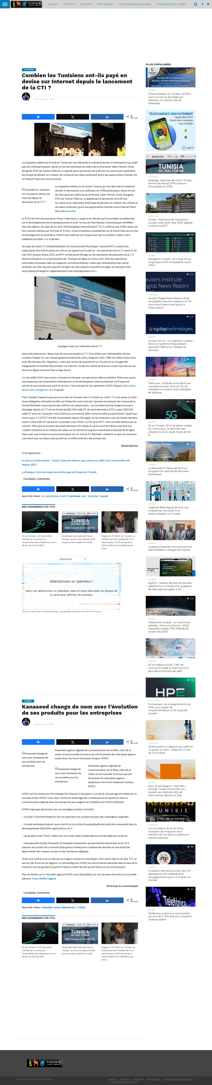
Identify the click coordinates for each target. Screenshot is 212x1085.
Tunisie (103, 496)
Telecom (92, 496)
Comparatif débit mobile (171, 4)
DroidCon (52, 496)
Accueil (53, 4)
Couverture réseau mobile (134, 4)
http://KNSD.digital (44, 878)
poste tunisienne (69, 496)
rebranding (68, 907)
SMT (83, 496)
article (71, 210)
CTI (43, 496)
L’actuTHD (69, 4)
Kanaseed (47, 907)
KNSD (57, 907)
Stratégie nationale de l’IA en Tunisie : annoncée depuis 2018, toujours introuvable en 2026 (78, 539)
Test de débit (105, 4)
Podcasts (86, 4)
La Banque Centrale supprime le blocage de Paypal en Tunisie (59, 472)
